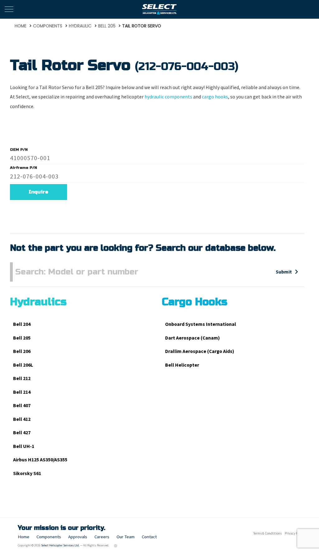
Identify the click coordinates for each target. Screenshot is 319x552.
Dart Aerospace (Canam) (192, 338)
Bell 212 (22, 378)
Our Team (126, 537)
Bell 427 (22, 432)
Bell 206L (23, 365)
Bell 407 (22, 405)
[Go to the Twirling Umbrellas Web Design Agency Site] (116, 545)
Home (23, 537)
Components (48, 537)
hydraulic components (168, 97)
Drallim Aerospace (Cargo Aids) (199, 351)
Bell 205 (22, 338)
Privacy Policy (294, 533)
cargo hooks (215, 97)
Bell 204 (22, 324)
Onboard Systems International (200, 324)
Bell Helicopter (182, 365)
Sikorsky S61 (27, 473)
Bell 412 (22, 419)
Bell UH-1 (23, 446)
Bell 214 (22, 392)
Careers (101, 537)
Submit (284, 272)
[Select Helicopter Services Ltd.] (159, 9)
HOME (20, 26)
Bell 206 (22, 351)
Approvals (77, 537)
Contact (149, 537)
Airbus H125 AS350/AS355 (40, 460)
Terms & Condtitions (267, 533)
